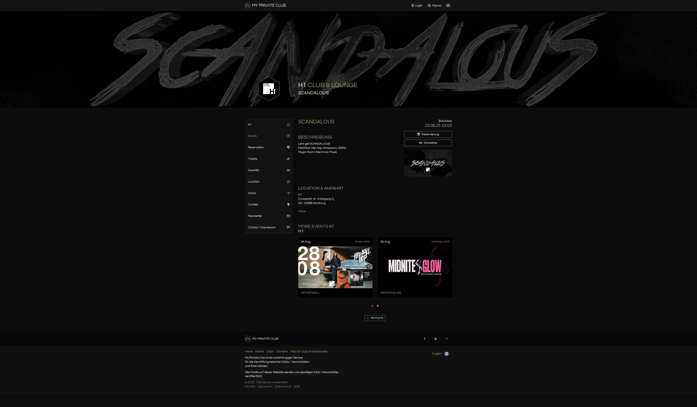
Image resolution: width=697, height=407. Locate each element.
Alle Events (376, 318)
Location (253, 181)
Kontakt (250, 386)
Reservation (256, 147)
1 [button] (372, 306)
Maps (302, 211)
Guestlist (253, 170)
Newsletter (255, 215)
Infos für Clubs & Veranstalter (309, 351)
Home (249, 351)
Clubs (270, 351)
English (437, 353)
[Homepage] (265, 5)
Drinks (252, 193)
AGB (297, 386)
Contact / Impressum (262, 227)
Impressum (265, 386)
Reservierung (430, 134)
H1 (250, 124)
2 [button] (378, 306)
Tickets (252, 158)
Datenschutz (283, 386)
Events (252, 135)
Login (419, 5)
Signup (436, 5)
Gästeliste (430, 142)
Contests (282, 351)
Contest (253, 204)
